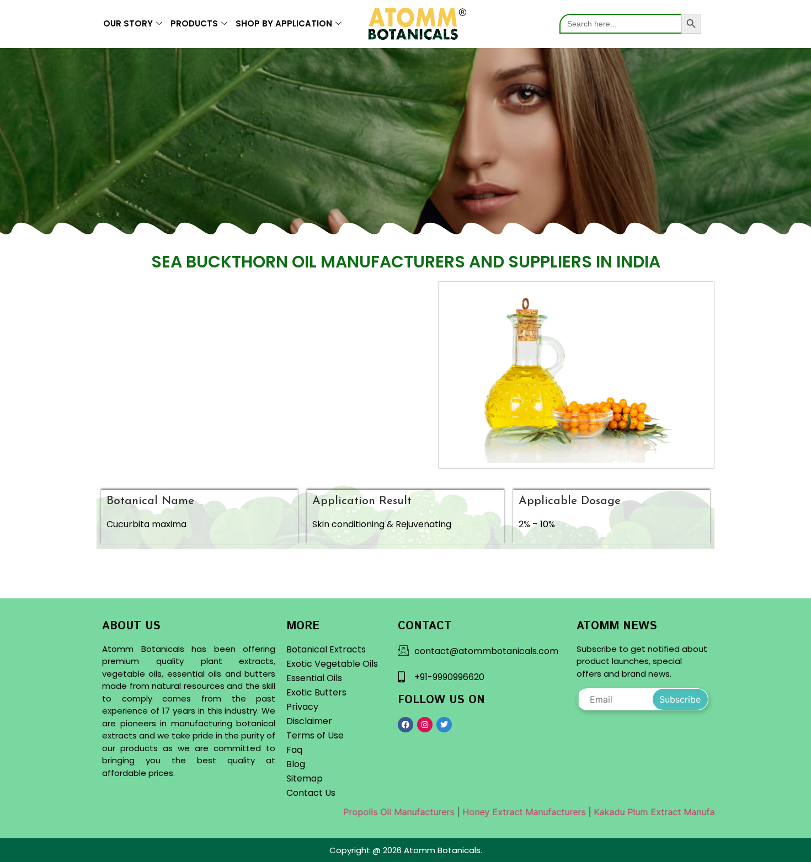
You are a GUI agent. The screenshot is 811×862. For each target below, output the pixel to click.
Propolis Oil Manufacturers (373, 811)
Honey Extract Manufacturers (498, 811)
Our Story (128, 23)
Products (194, 23)
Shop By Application (284, 23)
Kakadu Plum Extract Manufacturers (643, 811)
